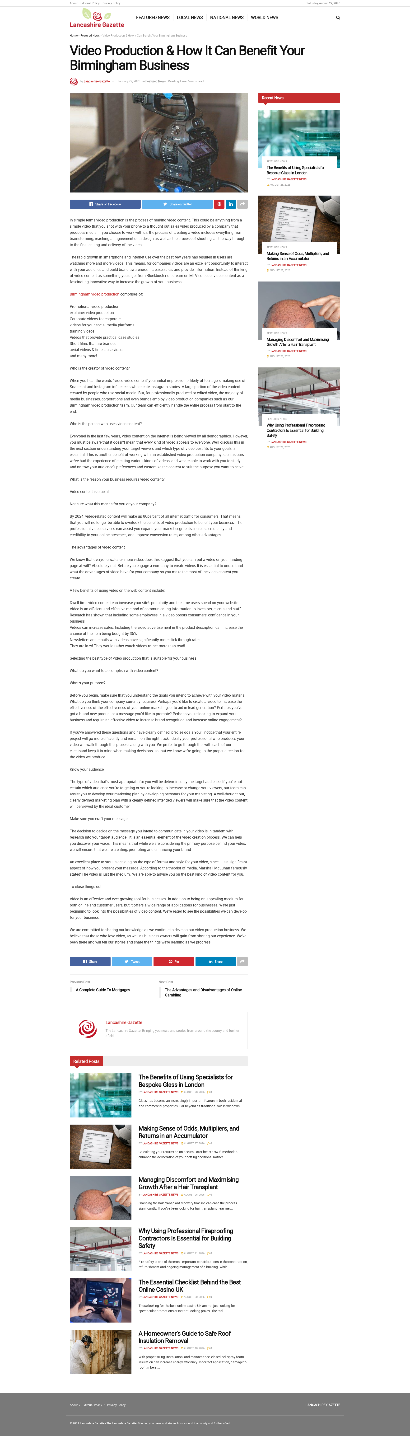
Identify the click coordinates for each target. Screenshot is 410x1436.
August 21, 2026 (194, 1253)
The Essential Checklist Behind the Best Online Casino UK (190, 1286)
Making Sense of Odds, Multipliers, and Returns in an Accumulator (189, 1132)
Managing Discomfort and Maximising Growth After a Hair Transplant (189, 1183)
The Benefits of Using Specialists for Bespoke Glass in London (186, 1081)
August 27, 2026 (194, 1143)
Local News (190, 17)
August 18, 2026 (194, 1348)
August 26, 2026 (194, 1194)
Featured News (153, 17)
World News (264, 17)
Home (74, 35)
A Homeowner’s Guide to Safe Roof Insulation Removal (185, 1337)
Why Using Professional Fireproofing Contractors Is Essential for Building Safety (186, 1238)
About (74, 3)
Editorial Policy (90, 3)
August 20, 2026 (194, 1297)
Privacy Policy (111, 3)
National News (227, 17)
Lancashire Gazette (97, 81)
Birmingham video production (94, 294)
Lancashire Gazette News (160, 1092)
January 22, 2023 (128, 81)
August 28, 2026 (194, 1092)
